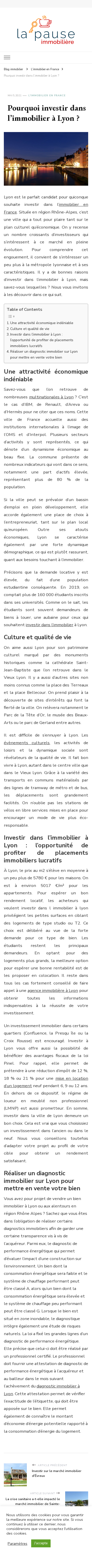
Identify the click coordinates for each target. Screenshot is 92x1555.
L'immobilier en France (47, 95)
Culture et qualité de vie (29, 328)
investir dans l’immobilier (49, 625)
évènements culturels (27, 743)
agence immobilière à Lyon (53, 990)
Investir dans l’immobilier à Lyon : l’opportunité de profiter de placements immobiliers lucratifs (41, 340)
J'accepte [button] (41, 1543)
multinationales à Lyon (51, 397)
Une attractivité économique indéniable (41, 323)
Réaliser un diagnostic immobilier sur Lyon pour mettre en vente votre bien (44, 354)
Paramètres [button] (17, 1543)
